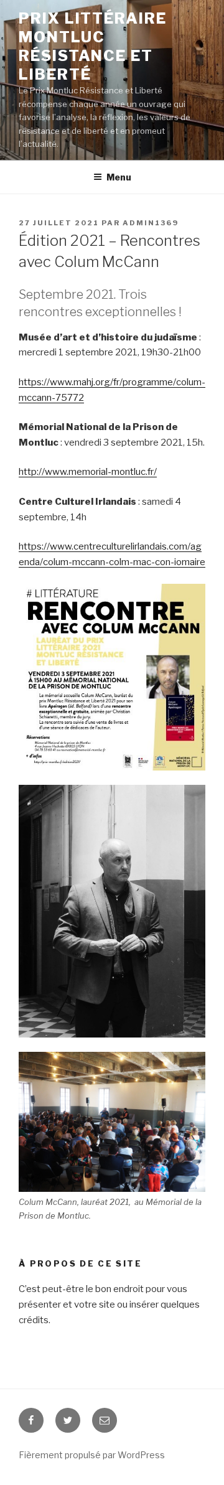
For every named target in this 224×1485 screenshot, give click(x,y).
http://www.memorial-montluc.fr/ (88, 471)
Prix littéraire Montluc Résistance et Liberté (93, 46)
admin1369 (151, 222)
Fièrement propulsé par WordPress (92, 1455)
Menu (118, 177)
